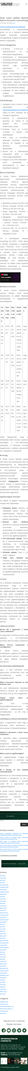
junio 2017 (2, 926)
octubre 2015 (3, 973)
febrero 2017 (3, 936)
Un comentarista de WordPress (8, 863)
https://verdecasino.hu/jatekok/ (12, 27)
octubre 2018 (3, 889)
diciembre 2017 (4, 912)
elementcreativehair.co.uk (6, 1006)
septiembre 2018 (4, 891)
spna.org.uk (3, 1013)
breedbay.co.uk (4, 1001)
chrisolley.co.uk (4, 1004)
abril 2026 (2, 880)
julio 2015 (2, 980)
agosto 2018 (3, 894)
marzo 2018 (3, 905)
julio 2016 (2, 952)
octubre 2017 (3, 917)
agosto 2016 (3, 949)
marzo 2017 (3, 933)
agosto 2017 (3, 922)
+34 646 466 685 (10, 1055)
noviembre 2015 (4, 970)
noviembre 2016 (4, 942)
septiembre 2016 (4, 947)
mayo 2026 (3, 878)
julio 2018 (2, 896)
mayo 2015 (3, 984)
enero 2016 (3, 966)
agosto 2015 (3, 977)
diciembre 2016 (4, 940)
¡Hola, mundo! (21, 863)
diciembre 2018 (4, 885)
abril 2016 (2, 959)
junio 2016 (2, 954)
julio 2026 (2, 875)
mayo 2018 (3, 901)
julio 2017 (2, 924)
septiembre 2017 (4, 919)
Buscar (2, 820)
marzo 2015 (3, 989)
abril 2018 (2, 903)
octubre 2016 (3, 945)
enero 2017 (3, 938)
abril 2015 (2, 987)
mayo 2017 (3, 929)
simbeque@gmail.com (11, 1053)
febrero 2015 (3, 991)
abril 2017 (2, 931)
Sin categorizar (10, 816)
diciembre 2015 (4, 968)
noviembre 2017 (4, 915)
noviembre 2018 (4, 887)
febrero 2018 (3, 908)
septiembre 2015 (4, 975)
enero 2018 (3, 910)
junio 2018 (2, 898)
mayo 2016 (3, 956)
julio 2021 (2, 882)
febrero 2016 (3, 963)
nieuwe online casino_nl (6, 1008)
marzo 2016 (3, 961)
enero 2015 (3, 993)
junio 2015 (2, 982)
